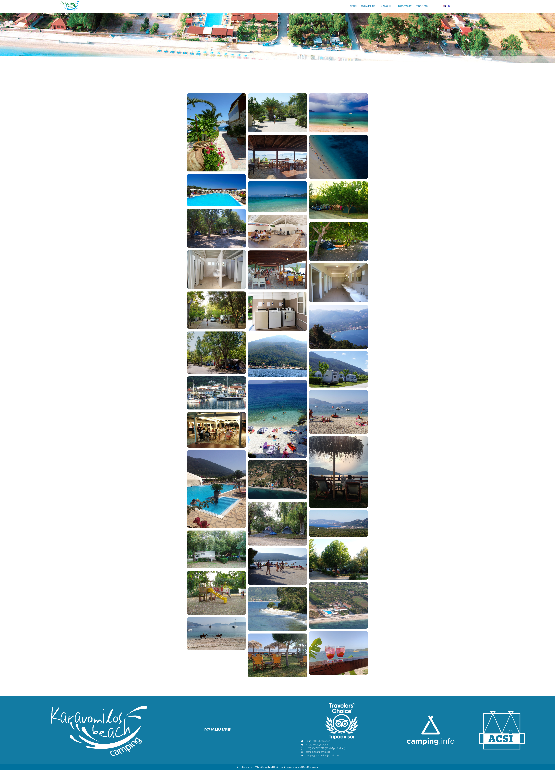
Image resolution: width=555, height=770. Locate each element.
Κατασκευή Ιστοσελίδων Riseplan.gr (301, 767)
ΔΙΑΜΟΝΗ (386, 6)
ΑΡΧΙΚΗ (353, 6)
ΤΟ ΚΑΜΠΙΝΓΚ (367, 6)
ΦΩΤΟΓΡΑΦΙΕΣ (404, 6)
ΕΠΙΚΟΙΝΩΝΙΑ (422, 6)
